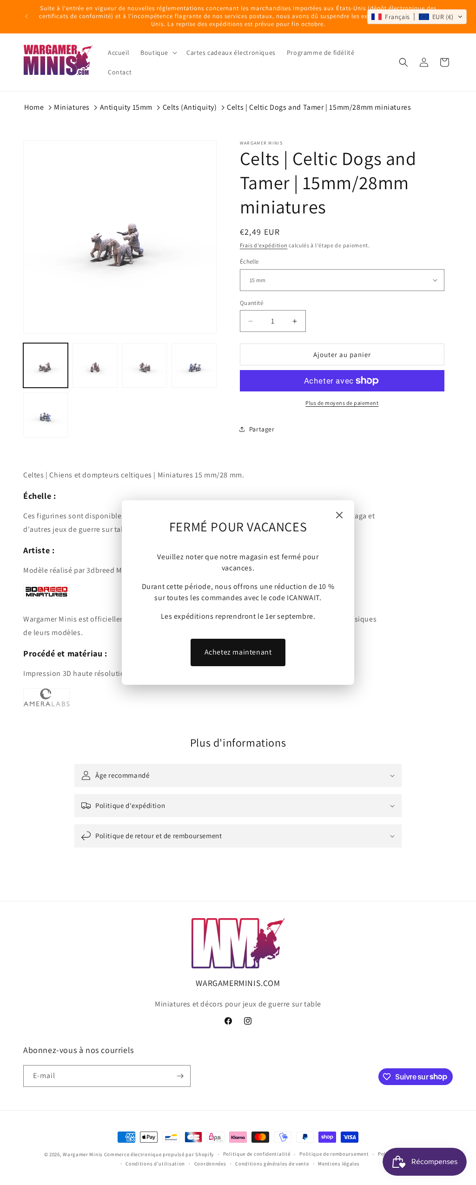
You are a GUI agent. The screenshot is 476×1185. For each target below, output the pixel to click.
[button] (417, 16)
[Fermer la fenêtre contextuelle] (339, 515)
